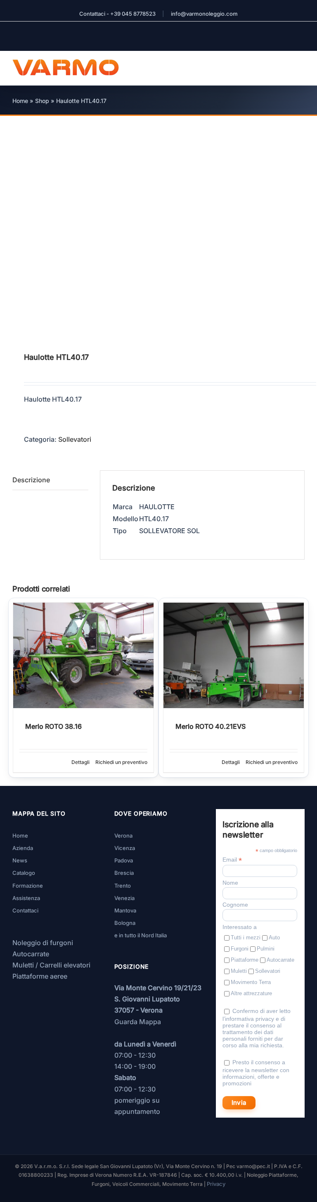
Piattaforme (244, 960)
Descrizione (31, 480)
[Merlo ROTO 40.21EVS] (233, 655)
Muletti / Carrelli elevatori (51, 965)
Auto (274, 937)
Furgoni (239, 949)
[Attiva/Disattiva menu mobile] (301, 63)
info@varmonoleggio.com (204, 13)
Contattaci (25, 910)
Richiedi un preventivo (121, 762)
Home (20, 100)
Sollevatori (74, 439)
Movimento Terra (251, 982)
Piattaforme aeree (39, 976)
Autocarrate (30, 954)
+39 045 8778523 (133, 13)
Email (232, 860)
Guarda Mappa (137, 1022)
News (19, 860)
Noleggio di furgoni (42, 943)
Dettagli (80, 762)
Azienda (22, 848)
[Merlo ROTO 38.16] (83, 655)
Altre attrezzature (251, 993)
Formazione (27, 885)
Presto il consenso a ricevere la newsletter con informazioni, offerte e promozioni (255, 1073)
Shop (42, 100)
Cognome (235, 904)
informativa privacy (249, 1018)
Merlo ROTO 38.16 (53, 726)
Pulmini (265, 949)
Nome (230, 882)
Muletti (239, 971)
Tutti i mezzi (245, 937)
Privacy (216, 1183)
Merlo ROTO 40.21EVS (210, 726)
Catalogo (23, 872)
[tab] (50, 480)
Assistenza (26, 898)
